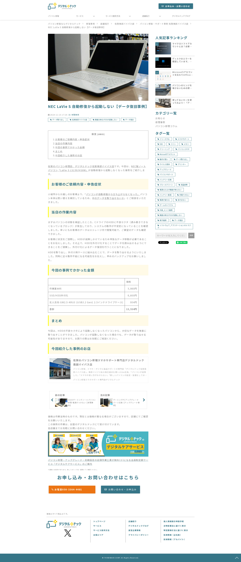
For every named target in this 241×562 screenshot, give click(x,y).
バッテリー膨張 (165, 195)
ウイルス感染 (165, 164)
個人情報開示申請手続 (174, 521)
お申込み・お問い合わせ (177, 6)
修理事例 (90, 23)
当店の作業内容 (63, 143)
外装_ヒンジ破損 (166, 210)
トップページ (99, 521)
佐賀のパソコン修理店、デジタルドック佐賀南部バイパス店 (81, 166)
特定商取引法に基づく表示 (176, 530)
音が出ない (182, 200)
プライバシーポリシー (138, 535)
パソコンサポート (166, 174)
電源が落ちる (165, 200)
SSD (161, 144)
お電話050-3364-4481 (73, 489)
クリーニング (165, 149)
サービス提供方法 (113, 16)
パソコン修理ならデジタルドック (64, 23)
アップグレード (165, 169)
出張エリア (98, 535)
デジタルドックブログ (181, 16)
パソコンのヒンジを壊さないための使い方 (182, 86)
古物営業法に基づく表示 (175, 525)
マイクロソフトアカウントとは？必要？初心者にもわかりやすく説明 (182, 45)
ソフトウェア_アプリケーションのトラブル (174, 226)
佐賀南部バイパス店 (124, 23)
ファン (173, 144)
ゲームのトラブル (166, 205)
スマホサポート (183, 139)
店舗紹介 (146, 16)
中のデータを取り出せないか (108, 198)
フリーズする (165, 139)
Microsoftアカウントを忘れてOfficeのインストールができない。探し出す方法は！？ (182, 73)
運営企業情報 (134, 530)
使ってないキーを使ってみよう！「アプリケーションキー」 (182, 101)
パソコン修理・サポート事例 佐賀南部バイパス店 (164, 23)
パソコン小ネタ (183, 149)
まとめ (59, 151)
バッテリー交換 (165, 179)
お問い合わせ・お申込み (122, 489)
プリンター (182, 164)
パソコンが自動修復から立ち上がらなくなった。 (113, 194)
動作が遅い (164, 159)
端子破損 (163, 220)
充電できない (184, 195)
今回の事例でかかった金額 (70, 147)
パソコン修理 (53, 16)
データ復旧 (129, 119)
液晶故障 (184, 184)
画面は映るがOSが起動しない (106, 119)
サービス (79, 16)
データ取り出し (58, 119)
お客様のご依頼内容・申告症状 (72, 139)
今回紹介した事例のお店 (68, 155)
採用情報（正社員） (173, 535)
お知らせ (160, 118)
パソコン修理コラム (166, 126)
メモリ (186, 144)
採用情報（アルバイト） (175, 539)
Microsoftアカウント (167, 154)
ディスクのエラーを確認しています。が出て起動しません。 (182, 60)
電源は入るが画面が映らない (170, 189)
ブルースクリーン (166, 184)
